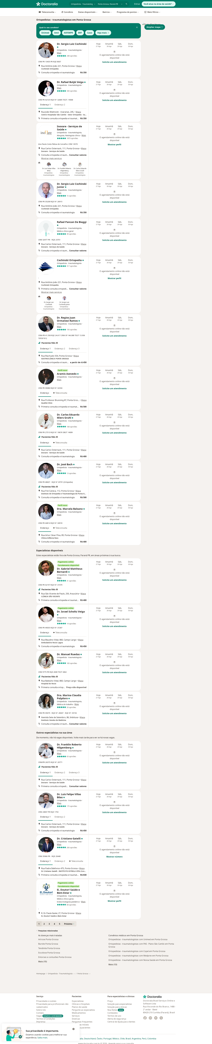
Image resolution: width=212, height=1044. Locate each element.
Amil (56, 32)
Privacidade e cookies (46, 1001)
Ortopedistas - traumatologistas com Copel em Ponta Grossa (136, 951)
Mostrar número (114, 856)
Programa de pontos (127, 12)
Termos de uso (114, 1015)
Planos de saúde (79, 1007)
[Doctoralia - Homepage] (51, 3)
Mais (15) (42, 961)
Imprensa (40, 1021)
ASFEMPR (68, 32)
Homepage (40, 973)
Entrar (137, 4)
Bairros (106, 12)
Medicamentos (79, 1013)
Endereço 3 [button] (74, 348)
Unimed (45, 32)
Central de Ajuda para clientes (121, 1021)
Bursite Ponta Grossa (48, 943)
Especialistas (78, 1001)
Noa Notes (115, 1010)
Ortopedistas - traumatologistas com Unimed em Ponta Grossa (137, 939)
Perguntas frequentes (82, 1021)
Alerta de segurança (116, 1018)
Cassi (89, 32)
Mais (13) (112, 964)
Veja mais (102, 32)
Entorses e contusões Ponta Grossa (54, 957)
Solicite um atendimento (114, 62)
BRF (80, 32)
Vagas (49, 1015)
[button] (137, 27)
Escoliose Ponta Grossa (49, 952)
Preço (110, 1001)
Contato (40, 1013)
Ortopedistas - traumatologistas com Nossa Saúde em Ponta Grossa (140, 960)
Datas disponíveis (86, 12)
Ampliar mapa (153, 27)
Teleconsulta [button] (61, 393)
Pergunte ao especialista (83, 1010)
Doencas (76, 1018)
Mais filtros (152, 12)
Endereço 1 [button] (45, 104)
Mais (59, 53)
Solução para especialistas (119, 1004)
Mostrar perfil (114, 144)
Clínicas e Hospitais (81, 1004)
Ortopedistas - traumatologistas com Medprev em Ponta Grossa (138, 955)
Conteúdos (112, 1013)
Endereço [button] (44, 393)
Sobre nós (41, 1010)
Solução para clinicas (117, 1007)
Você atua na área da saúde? (158, 4)
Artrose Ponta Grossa (48, 939)
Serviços (76, 1015)
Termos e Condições (45, 1018)
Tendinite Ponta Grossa (49, 948)
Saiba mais (42, 1037)
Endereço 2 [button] (60, 104)
